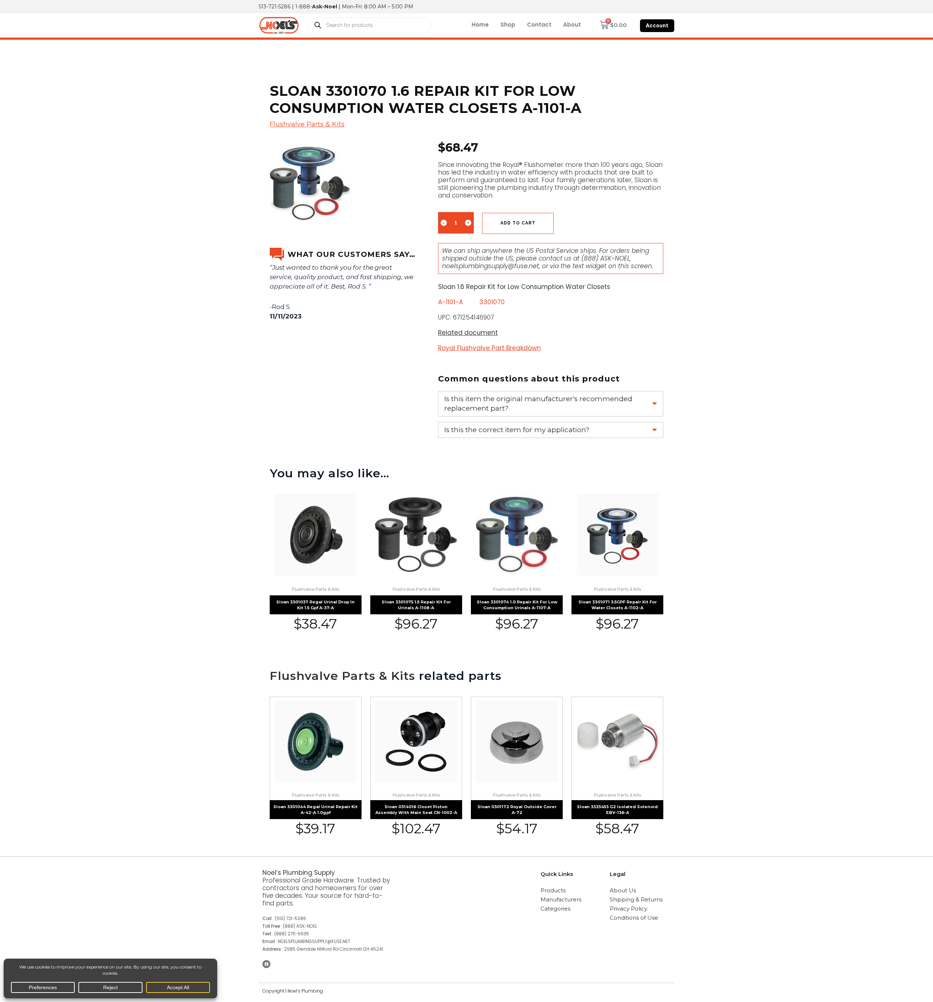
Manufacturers (560, 899)
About (572, 24)
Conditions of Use (634, 917)
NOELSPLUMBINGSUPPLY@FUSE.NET (314, 941)
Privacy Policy (628, 908)
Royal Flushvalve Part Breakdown (489, 348)
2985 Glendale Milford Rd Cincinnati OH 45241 (333, 949)
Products (553, 890)
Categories (555, 908)
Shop (507, 24)
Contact (539, 24)
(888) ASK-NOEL (605, 258)
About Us (623, 890)
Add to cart (517, 223)
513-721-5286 (274, 6)
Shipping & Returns (636, 899)
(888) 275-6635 (291, 934)
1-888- (316, 6)
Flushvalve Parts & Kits (307, 124)
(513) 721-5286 (290, 918)
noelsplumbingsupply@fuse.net (490, 266)
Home (480, 24)
